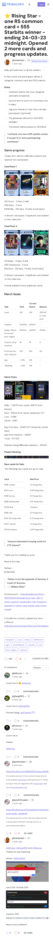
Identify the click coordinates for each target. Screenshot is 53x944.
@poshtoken (38, 784)
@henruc (10, 748)
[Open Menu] (48, 4)
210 (10, 659)
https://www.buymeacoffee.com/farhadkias (26, 626)
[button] (6, 659)
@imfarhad (22, 780)
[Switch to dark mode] (29, 4)
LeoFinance (27, 712)
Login (41, 4)
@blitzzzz (26, 683)
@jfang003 (24, 706)
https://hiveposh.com (18, 787)
